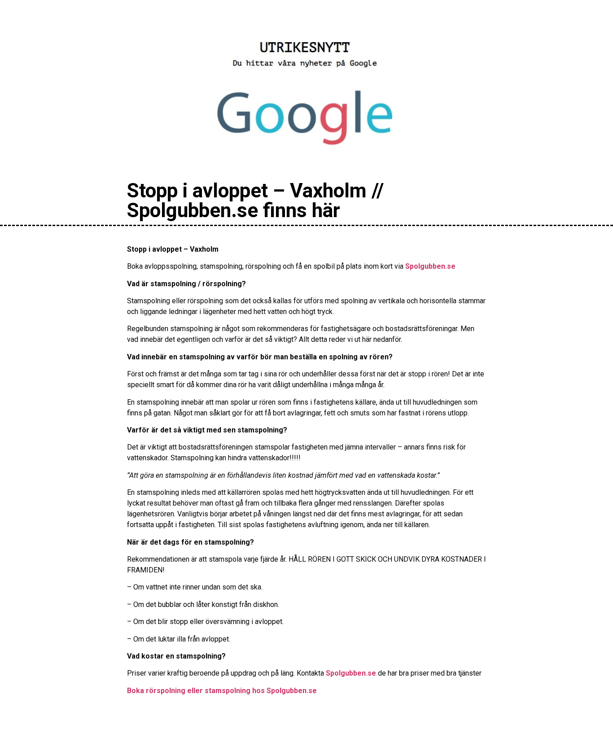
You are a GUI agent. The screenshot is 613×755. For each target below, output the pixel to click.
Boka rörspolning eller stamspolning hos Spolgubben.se (222, 690)
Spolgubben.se (430, 266)
